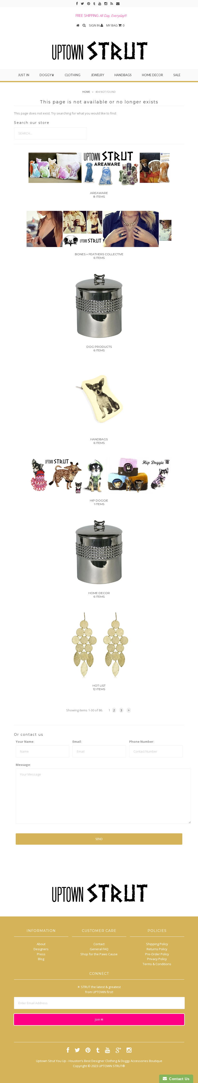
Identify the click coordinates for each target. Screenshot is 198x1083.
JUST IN (23, 75)
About (41, 944)
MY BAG (115, 25)
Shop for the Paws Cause (99, 954)
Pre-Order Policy (157, 954)
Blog (41, 959)
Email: (77, 741)
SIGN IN (94, 25)
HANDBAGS (123, 75)
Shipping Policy (157, 944)
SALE (176, 75)
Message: (23, 764)
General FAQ (99, 949)
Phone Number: (141, 741)
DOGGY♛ (47, 75)
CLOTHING (72, 75)
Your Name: (25, 741)
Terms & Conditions (157, 964)
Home (86, 92)
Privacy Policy (157, 959)
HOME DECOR (152, 75)
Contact (99, 944)
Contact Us (178, 1079)
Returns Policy (157, 949)
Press (41, 954)
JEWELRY (97, 75)
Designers (41, 949)
